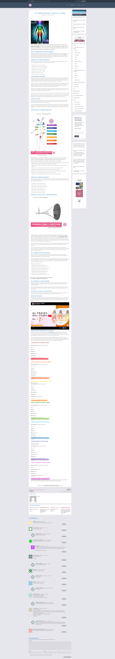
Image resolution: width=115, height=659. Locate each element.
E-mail (44, 651)
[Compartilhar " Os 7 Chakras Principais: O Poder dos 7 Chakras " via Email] (58, 485)
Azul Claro (33, 426)
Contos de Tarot (76, 84)
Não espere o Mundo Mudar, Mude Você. (78, 28)
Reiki (75, 77)
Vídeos (74, 99)
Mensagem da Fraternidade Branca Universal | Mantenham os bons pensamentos (44, 510)
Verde (33, 407)
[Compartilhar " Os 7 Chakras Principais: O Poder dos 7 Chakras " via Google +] (48, 485)
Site (58, 651)
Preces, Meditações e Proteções (78, 95)
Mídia (75, 73)
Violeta (33, 467)
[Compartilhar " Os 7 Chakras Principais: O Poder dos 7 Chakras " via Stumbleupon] (57, 485)
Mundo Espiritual (76, 93)
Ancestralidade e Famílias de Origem (78, 48)
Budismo (76, 50)
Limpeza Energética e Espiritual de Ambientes (79, 71)
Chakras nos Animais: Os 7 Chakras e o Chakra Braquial (79, 32)
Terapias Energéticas (76, 97)
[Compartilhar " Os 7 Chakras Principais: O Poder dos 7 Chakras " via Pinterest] (51, 485)
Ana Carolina (35, 527)
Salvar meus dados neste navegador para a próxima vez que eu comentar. (41, 654)
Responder (64, 524)
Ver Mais (32, 419)
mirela (46, 14)
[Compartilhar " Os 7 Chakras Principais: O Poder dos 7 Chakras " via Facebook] (44, 485)
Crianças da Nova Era (78, 61)
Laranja (33, 366)
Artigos (79, 5)
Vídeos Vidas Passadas (78, 110)
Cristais (76, 63)
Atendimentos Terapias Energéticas (79, 82)
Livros (74, 88)
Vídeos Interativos (77, 104)
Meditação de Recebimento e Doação (79, 16)
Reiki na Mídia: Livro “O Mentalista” (54, 509)
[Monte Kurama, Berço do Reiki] (34, 507)
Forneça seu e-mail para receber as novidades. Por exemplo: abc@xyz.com (79, 133)
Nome (30, 651)
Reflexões (80, 17)
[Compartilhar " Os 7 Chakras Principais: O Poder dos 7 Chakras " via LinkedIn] (53, 485)
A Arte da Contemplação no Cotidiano (79, 24)
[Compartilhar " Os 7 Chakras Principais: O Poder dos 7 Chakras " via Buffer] (55, 485)
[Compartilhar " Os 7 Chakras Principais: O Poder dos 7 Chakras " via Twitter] (46, 485)
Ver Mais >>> (33, 359)
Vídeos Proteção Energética (79, 106)
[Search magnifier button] (85, 12)
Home (67, 5)
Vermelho (33, 347)
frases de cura (62, 297)
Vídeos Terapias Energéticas (79, 108)
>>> (34, 419)
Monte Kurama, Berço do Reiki (34, 509)
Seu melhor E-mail (77, 128)
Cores (75, 59)
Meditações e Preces (76, 17)
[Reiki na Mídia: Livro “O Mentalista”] (55, 507)
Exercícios (76, 68)
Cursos (83, 5)
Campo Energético (77, 52)
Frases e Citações (76, 86)
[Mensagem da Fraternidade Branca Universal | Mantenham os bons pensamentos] (45, 507)
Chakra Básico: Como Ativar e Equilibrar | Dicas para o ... (43, 1)
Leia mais (80, 155)
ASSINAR (76, 136)
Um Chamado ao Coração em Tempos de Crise (79, 20)
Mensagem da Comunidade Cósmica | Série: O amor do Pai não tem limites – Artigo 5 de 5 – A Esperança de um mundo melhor (65, 511)
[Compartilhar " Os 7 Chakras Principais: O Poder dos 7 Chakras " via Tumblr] (49, 485)
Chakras (51, 14)
